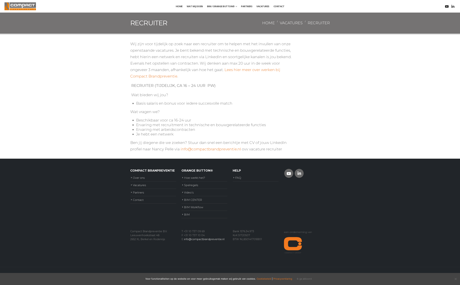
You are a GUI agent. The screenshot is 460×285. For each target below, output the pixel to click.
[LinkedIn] (452, 6)
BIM (187, 214)
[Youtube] (446, 6)
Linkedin (299, 173)
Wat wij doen (195, 6)
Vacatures (262, 6)
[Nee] (455, 279)
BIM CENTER (193, 200)
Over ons (139, 177)
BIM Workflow (193, 207)
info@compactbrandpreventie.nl (211, 149)
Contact (278, 6)
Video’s (189, 192)
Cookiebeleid (264, 278)
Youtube (288, 173)
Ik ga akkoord (304, 278)
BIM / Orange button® (221, 6)
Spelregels (191, 185)
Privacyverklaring (282, 278)
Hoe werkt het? (194, 177)
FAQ (238, 177)
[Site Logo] (20, 6)
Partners (246, 6)
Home (179, 6)
